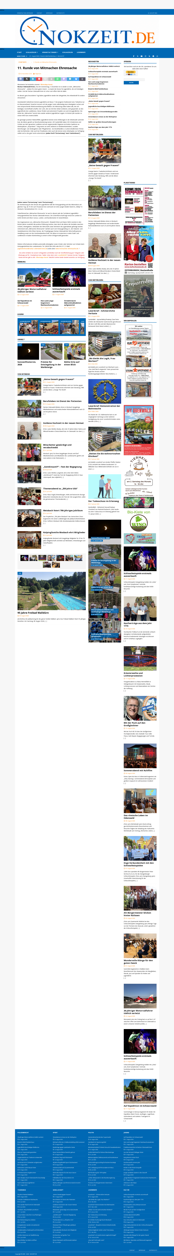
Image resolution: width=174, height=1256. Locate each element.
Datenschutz (60, 13)
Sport (55, 1132)
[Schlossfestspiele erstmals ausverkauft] (69, 277)
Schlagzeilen (31, 52)
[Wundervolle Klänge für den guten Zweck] (56, 565)
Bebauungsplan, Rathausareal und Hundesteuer (103, 1157)
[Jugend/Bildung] (140, 1091)
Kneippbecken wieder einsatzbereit (28, 1225)
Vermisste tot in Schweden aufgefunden (30, 1162)
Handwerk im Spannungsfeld (97, 1142)
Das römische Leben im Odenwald (136, 816)
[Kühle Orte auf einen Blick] (75, 351)
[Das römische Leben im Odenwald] (69, 558)
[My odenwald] (139, 454)
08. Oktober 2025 (94, 1222)
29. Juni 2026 (22, 1227)
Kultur (126, 1190)
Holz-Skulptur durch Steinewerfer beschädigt (31, 1178)
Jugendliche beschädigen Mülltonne (101, 106)
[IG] (145, 56)
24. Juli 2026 (22, 1207)
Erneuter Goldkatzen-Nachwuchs (28, 1199)
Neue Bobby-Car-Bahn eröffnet (27, 1240)
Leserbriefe (81, 52)
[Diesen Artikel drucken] (51, 79)
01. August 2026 (130, 966)
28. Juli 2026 (48, 470)
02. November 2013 (26, 74)
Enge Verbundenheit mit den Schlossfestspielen (139, 864)
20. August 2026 (94, 119)
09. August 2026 (130, 773)
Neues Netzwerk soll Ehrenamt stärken (65, 1240)
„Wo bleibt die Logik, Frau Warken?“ (101, 359)
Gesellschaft (58, 1190)
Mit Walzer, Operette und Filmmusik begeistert (138, 1240)
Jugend (126, 1132)
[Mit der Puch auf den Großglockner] (51, 558)
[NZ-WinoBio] (139, 532)
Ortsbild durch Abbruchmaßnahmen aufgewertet (72, 303)
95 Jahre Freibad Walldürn (33, 612)
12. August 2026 (94, 316)
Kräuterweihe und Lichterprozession (133, 674)
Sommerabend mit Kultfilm (138, 770)
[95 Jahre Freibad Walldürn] (52, 591)
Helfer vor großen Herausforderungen (102, 122)
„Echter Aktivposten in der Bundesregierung (101, 1178)
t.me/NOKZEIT (62, 255)
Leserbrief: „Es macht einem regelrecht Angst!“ (102, 1235)
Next (20, 327)
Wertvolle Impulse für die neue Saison (64, 1172)
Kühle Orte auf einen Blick (71, 363)
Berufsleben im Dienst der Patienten (62, 401)
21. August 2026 (59, 294)
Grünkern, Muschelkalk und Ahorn (28, 1210)
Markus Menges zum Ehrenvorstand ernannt (66, 1183)
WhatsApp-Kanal (46, 84)
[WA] (157, 56)
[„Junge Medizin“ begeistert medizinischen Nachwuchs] (54, 327)
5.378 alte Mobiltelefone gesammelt (101, 635)
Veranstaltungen (49, 52)
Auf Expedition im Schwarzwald (25, 302)
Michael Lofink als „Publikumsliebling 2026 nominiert (68, 1142)
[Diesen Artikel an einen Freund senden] (45, 79)
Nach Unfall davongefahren (26, 1183)
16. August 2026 (58, 1149)
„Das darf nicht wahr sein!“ (96, 1240)
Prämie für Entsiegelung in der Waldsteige (51, 365)
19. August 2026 (23, 1164)
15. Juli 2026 (57, 1242)
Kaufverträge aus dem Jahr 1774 (100, 127)
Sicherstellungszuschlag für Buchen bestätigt (102, 1162)
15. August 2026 (130, 728)
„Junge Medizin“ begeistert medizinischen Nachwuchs (140, 1178)
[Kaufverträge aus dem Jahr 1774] (33, 558)
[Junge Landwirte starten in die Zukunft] (34, 327)
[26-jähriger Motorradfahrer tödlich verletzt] (34, 277)
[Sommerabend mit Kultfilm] (60, 558)
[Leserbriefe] (104, 296)
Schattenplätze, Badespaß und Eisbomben (31, 1230)
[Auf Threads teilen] (82, 79)
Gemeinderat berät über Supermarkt (99, 1137)
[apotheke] (139, 404)
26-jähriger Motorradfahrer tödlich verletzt (32, 290)
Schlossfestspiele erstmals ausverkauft (66, 290)
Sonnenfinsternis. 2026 (27, 363)
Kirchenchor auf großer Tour (61, 1235)
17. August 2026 (130, 678)
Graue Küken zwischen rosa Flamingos (29, 1215)
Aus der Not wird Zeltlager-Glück (133, 1152)
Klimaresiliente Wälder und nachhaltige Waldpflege (102, 611)
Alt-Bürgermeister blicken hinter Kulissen (137, 914)
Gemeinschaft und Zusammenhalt (63, 1167)
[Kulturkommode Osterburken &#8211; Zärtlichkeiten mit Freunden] (139, 273)
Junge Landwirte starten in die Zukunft (135, 1172)
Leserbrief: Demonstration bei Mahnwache (104, 407)
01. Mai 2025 (93, 1232)
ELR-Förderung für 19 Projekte (97, 1172)
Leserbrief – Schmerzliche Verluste (101, 312)
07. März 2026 (94, 411)
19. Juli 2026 (48, 535)
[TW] (137, 56)
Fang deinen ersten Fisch (131, 1157)
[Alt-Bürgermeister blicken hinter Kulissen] (47, 565)
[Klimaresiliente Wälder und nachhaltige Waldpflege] (104, 605)
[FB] (134, 56)
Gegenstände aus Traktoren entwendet (30, 1157)
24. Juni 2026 (22, 1232)
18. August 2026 (23, 1170)
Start (19, 52)
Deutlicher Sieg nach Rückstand (62, 1157)
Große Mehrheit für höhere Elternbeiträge (101, 1152)
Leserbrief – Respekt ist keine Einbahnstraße (102, 1225)
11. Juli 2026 (22, 1212)
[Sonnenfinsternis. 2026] (28, 351)
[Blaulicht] (140, 996)
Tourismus (22, 1190)
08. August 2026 (49, 426)
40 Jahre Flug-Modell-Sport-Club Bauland (65, 1162)
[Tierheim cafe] (139, 496)
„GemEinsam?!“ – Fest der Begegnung (62, 466)
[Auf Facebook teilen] (21, 79)
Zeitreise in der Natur (130, 1183)
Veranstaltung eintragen (25, 13)
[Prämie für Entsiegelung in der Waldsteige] (51, 351)
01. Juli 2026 (22, 1222)
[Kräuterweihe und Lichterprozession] (42, 558)
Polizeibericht (23, 1132)
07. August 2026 (130, 868)
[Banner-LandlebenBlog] (139, 507)
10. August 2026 (49, 404)
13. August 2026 (97, 540)
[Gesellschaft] (29, 387)
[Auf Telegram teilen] (70, 79)
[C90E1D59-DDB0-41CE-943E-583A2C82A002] (140, 543)
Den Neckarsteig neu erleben (26, 1220)
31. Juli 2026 (48, 450)
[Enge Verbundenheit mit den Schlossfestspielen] (78, 558)
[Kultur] (140, 558)
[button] (2, 10)
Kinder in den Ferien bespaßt (132, 1167)
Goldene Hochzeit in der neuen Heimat (63, 423)
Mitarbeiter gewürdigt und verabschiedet (57, 446)
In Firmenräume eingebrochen (27, 1172)
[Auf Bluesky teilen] (76, 79)
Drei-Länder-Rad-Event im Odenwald (29, 1205)
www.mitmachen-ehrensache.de (66, 249)
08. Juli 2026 (22, 1217)
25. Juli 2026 (48, 491)
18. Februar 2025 (94, 1237)
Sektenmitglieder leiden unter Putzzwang (100, 1230)
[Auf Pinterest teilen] (39, 79)
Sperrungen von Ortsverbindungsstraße (102, 112)
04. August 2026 (97, 590)
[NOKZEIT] (87, 47)
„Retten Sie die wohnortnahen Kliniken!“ (104, 455)
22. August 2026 (24, 294)
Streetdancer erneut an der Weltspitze (102, 117)
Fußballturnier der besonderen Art (63, 1178)
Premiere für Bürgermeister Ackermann (100, 1183)
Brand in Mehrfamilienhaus (98, 89)
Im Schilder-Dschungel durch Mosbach (99, 1220)
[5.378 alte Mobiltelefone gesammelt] (104, 630)
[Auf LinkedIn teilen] (33, 79)
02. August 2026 (97, 614)
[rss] (149, 56)
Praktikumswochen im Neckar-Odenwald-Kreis (138, 1147)
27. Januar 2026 (94, 459)
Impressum (49, 13)
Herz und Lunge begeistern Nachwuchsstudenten (49, 303)
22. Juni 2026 (22, 1237)
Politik (91, 1132)
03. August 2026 (24, 616)
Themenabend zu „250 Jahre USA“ (60, 488)
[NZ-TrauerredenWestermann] (139, 316)
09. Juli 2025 (93, 1227)
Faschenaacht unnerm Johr (132, 1162)
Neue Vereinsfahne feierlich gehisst (64, 1152)
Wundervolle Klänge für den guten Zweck (138, 961)
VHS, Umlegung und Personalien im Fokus (101, 1167)
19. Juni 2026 (22, 1242)
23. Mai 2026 (93, 364)
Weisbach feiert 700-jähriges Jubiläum (63, 510)
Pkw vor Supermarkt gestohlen (27, 1152)
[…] (44, 392)
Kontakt (39, 13)
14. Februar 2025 (94, 1242)
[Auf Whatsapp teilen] (58, 79)
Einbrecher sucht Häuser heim (27, 1167)
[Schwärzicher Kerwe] (139, 224)
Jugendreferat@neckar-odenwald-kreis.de (32, 249)
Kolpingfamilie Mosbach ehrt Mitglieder (64, 532)
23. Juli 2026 (48, 513)
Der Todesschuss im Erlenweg (103, 501)
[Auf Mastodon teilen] (64, 79)
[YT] (141, 56)
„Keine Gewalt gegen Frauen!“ (58, 379)
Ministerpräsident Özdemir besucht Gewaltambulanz (104, 1147)
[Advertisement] (33, 167)
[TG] (153, 56)
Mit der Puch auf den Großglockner (134, 724)
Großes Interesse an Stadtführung (28, 1235)
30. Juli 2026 (22, 1202)
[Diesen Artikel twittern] (27, 79)
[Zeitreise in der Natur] (74, 327)
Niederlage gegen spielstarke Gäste (64, 1147)
